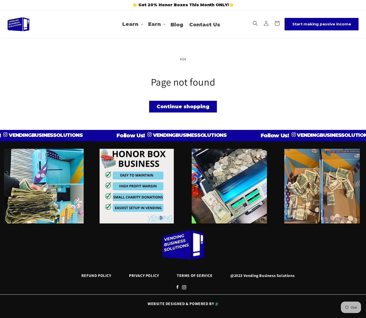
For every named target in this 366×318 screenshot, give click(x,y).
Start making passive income (321, 24)
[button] (132, 24)
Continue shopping (183, 106)
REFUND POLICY (96, 275)
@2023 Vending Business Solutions (262, 275)
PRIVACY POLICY (144, 275)
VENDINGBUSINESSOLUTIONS (37, 135)
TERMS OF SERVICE (195, 275)
